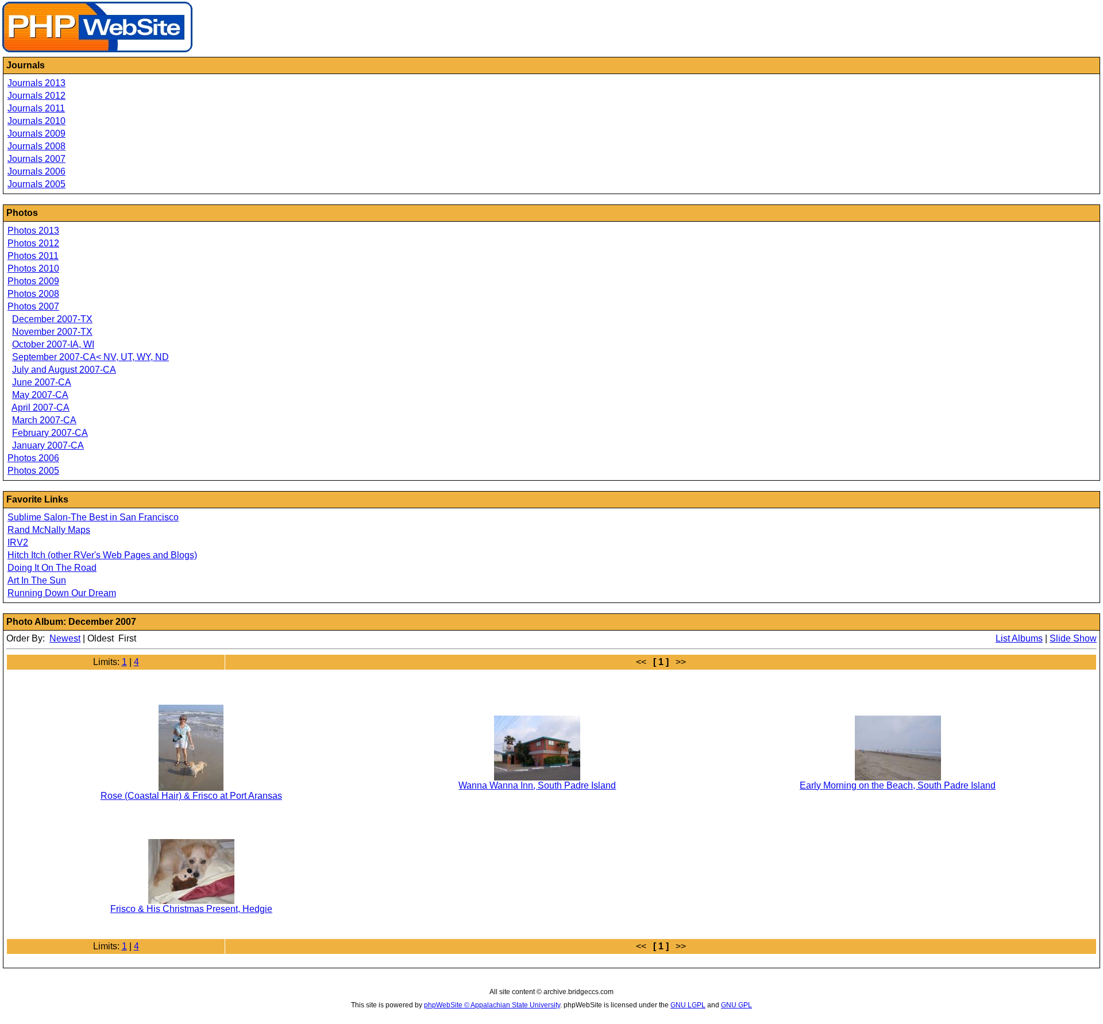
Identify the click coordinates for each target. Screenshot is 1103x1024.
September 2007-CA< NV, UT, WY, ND (90, 357)
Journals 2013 (36, 83)
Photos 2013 (33, 230)
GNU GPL (736, 1005)
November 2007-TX (52, 332)
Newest (64, 638)
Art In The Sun (36, 580)
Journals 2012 (36, 96)
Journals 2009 (36, 133)
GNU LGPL (687, 1005)
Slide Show (1073, 638)
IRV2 (17, 542)
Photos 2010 (33, 268)
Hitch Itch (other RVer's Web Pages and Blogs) (102, 555)
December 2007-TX (52, 319)
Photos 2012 (33, 243)
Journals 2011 (36, 108)
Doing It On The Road (52, 568)
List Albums (1019, 638)
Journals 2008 (36, 146)
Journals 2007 (36, 159)
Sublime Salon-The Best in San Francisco (93, 517)
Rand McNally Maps (48, 530)
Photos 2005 (33, 471)
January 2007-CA (48, 445)
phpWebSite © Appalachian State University (492, 1005)
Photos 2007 (33, 306)
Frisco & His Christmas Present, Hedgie (191, 909)
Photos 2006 (33, 458)
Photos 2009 (33, 281)
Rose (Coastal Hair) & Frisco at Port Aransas (191, 796)
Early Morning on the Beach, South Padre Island (898, 785)
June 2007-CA (41, 382)
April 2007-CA (40, 407)
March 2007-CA (44, 420)
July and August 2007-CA (64, 369)
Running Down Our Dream (61, 593)
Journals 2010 (36, 121)
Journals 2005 (36, 184)
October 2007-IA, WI (53, 344)
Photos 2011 (33, 256)
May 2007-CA (40, 395)
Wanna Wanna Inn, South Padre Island (537, 785)
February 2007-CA (50, 433)
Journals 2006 (36, 171)
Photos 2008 (33, 294)
